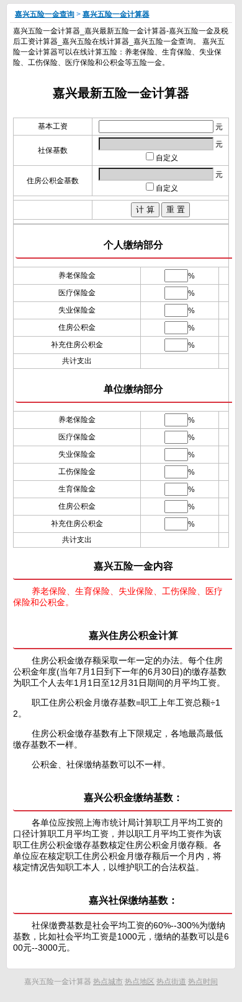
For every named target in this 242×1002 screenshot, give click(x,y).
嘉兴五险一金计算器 (116, 14)
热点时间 (203, 981)
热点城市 (108, 981)
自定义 (167, 157)
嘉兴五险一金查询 (44, 14)
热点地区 (140, 981)
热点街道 (171, 981)
